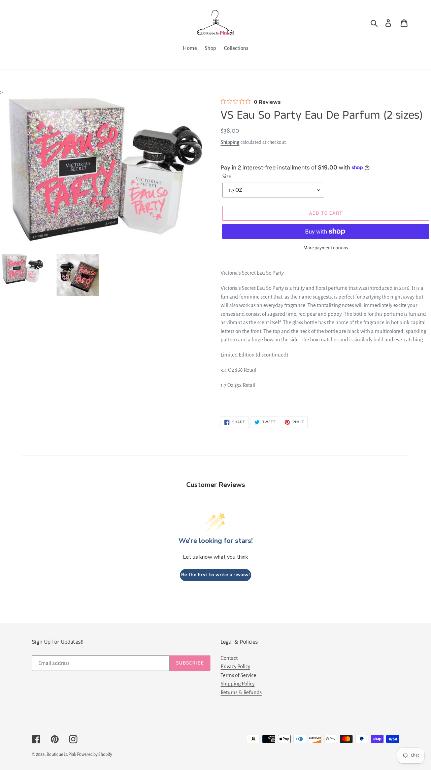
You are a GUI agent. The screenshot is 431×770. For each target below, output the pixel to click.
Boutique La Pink (61, 754)
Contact (229, 658)
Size (226, 176)
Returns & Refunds (241, 692)
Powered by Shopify (94, 754)
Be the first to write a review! (215, 575)
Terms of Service (238, 675)
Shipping (230, 142)
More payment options (325, 247)
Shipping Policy (238, 683)
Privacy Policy (235, 666)
